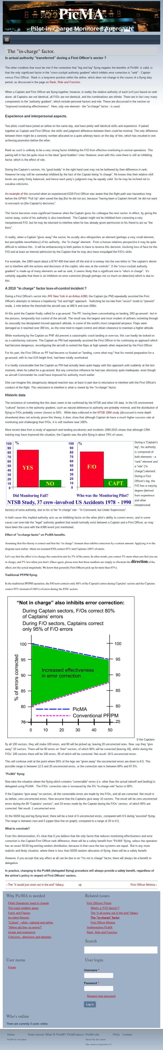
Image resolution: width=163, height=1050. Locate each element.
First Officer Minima (103, 922)
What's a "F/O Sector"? (105, 908)
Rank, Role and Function (65, 82)
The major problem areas (23, 908)
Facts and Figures (19, 913)
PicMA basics (75, 1034)
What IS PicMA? (55, 1034)
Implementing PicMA (99, 927)
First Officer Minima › (144, 884)
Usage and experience (21, 932)
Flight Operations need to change (28, 903)
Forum (12, 967)
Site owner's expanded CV (99, 1044)
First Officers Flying (99, 903)
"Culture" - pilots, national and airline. (30, 922)
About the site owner (96, 1039)
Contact (127, 1034)
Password (91, 983)
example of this (18, 193)
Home (10, 1034)
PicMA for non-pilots (17, 1039)
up (80, 884)
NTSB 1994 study (108, 412)
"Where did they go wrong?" (25, 927)
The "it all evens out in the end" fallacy (114, 913)
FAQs (116, 1034)
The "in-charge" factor (105, 917)
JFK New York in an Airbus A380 (67, 296)
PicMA (81, 13)
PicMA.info (92, 1034)
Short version (36, 1034)
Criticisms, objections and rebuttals (29, 937)
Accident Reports (18, 917)
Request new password (101, 996)
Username (91, 970)
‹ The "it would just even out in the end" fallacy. (35, 884)
